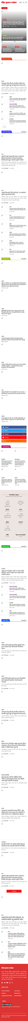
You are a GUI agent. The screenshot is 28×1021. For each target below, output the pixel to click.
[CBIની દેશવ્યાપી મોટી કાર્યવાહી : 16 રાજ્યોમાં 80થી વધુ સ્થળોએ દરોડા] (14, 180)
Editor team (7, 26)
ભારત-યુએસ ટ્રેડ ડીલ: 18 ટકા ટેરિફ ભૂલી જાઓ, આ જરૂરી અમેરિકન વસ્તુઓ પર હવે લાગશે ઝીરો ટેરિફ (13, 418)
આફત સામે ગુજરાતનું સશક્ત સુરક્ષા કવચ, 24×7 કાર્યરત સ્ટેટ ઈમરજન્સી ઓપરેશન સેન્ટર (8, 50)
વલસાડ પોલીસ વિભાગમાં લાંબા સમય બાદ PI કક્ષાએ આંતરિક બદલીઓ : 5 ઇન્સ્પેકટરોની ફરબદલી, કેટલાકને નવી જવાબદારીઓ (13, 365)
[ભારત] (21, 506)
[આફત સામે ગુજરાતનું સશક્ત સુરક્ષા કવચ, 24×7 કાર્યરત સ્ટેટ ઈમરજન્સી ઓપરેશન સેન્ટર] (7, 47)
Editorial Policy (17, 993)
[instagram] (9, 982)
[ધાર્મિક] (7, 531)
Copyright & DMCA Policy (6, 995)
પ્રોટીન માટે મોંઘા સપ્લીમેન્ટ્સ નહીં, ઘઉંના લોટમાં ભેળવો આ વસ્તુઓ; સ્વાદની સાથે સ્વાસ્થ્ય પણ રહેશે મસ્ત (17, 606)
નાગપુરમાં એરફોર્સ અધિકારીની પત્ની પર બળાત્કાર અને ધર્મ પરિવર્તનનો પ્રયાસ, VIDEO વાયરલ (17, 218)
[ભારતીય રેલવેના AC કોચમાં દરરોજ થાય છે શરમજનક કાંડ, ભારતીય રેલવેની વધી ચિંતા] (4, 121)
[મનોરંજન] (21, 518)
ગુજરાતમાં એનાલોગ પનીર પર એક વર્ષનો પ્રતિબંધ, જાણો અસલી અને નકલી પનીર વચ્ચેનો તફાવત (13, 38)
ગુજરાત (4, 19)
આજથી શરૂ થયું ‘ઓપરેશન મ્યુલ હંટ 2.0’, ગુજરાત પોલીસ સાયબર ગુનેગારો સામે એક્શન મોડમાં (20, 481)
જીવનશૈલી (5, 35)
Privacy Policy (17, 991)
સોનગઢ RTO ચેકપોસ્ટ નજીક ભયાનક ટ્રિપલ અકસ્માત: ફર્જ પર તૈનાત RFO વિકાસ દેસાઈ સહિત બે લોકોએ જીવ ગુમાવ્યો (17, 100)
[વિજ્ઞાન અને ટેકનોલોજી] (21, 531)
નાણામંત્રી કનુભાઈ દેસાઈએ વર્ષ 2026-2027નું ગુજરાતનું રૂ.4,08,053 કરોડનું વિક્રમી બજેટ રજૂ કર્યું (13, 339)
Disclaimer (3, 993)
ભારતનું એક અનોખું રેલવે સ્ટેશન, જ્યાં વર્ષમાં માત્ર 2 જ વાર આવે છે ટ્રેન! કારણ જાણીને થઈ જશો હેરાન (20, 462)
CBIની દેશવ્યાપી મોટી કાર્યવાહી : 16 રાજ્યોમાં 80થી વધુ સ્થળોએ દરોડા (13, 193)
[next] (5, 127)
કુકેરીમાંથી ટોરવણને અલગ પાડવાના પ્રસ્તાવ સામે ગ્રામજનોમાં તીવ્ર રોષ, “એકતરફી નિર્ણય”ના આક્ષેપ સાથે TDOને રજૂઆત (12, 312)
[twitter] (12, 982)
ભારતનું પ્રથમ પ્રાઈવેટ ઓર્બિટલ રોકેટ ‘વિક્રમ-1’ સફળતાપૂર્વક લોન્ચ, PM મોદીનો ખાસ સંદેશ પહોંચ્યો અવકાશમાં (17, 107)
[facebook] (2, 982)
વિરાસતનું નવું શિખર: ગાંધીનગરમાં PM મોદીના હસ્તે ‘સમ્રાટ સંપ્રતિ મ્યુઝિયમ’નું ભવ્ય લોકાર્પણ (17, 614)
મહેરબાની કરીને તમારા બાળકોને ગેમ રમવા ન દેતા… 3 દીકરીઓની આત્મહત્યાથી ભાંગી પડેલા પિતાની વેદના (13, 392)
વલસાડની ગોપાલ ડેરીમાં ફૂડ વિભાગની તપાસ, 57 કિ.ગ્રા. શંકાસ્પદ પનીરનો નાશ (13, 23)
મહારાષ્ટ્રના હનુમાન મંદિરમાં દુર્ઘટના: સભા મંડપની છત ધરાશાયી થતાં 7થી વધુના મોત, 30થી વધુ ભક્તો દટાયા (17, 210)
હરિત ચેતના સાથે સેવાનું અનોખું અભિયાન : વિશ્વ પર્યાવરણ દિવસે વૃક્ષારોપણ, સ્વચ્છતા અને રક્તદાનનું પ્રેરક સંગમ (17, 235)
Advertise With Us (18, 995)
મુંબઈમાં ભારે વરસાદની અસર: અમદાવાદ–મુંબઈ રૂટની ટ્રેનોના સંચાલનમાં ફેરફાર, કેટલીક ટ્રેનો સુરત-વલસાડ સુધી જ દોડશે (12, 158)
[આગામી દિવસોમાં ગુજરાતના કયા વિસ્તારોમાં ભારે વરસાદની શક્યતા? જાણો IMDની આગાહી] (20, 47)
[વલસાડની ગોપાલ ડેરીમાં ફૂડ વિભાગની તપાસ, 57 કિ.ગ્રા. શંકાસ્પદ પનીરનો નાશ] (14, 19)
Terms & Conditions (5, 991)
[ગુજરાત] (7, 506)
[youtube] (7, 982)
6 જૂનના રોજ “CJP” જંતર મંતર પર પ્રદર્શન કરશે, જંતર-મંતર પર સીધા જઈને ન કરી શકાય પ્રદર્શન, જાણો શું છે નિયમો (17, 252)
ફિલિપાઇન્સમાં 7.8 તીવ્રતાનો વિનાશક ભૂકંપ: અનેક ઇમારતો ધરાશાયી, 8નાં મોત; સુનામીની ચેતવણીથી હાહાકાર (17, 227)
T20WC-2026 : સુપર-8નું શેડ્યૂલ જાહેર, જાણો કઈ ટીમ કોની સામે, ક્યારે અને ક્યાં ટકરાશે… (6, 481)
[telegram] (4, 982)
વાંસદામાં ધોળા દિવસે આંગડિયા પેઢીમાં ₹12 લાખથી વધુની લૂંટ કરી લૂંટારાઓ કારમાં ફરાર (13, 84)
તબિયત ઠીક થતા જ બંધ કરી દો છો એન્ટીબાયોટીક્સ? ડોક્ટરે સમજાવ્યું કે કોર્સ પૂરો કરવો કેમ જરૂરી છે (6, 462)
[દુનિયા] (7, 518)
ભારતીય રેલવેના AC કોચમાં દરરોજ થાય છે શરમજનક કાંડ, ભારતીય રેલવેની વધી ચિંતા (17, 121)
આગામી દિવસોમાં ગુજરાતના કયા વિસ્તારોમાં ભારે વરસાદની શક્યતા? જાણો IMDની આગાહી (20, 50)
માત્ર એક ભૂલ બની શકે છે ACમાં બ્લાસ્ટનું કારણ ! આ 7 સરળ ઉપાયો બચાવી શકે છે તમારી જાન (17, 598)
